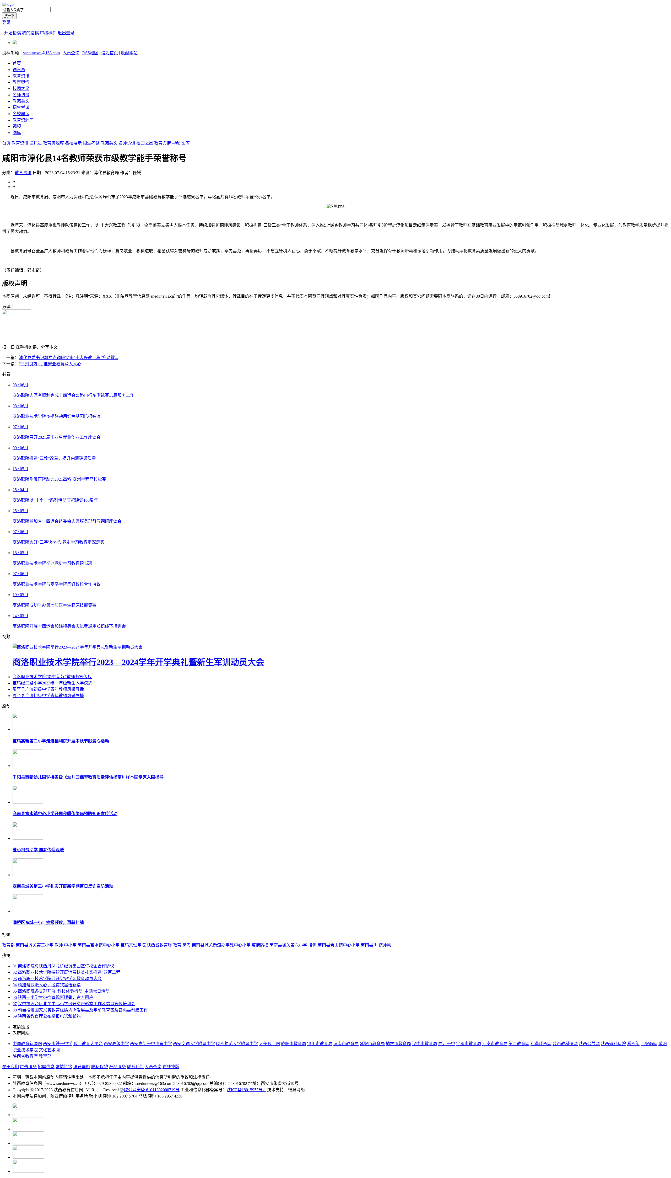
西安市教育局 (494, 1043)
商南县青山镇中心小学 (339, 945)
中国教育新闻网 (27, 1043)
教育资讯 (21, 76)
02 (15, 972)
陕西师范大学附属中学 (237, 1043)
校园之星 (21, 88)
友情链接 (64, 1066)
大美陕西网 (269, 1043)
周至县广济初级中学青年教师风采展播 (48, 689)
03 (15, 978)
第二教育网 (518, 1043)
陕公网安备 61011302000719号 (152, 1090)
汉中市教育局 (424, 1043)
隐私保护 (99, 1066)
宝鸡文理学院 (133, 945)
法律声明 (81, 1066)
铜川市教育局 (319, 1043)
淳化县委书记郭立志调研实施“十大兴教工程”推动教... (68, 357)
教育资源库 (23, 120)
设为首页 (109, 53)
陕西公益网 (589, 1043)
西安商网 (649, 1043)
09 (15, 1016)
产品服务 (117, 1066)
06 (15, 997)
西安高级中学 (116, 1043)
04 (15, 985)
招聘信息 (46, 1066)
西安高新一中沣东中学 (151, 1043)
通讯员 (19, 69)
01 (15, 966)
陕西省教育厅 (159, 945)
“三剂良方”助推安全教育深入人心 (50, 364)
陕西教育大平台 (88, 1043)
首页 (17, 63)
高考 (186, 945)
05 (15, 991)
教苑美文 (21, 101)
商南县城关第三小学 (34, 945)
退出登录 (66, 33)
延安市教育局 (372, 1043)
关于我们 (10, 1066)
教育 (177, 945)
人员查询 (71, 53)
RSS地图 (90, 53)
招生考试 (21, 107)
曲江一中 (446, 1043)
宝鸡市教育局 (468, 1043)
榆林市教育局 (398, 1043)
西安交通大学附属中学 (194, 1043)
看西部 (633, 1043)
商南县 (367, 945)
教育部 (8, 945)
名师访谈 (21, 95)
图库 (17, 132)
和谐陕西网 (541, 1043)
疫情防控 (260, 945)
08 (15, 1010)
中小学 (70, 945)
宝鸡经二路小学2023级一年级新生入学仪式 (52, 683)
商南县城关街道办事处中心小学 (221, 945)
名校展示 (21, 113)
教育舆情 (21, 82)
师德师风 (382, 945)
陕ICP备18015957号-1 (246, 1090)
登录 (6, 22)
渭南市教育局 (346, 1043)
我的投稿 (30, 33)
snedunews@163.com (41, 53)
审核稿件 (48, 33)
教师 (59, 945)
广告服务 (28, 1066)
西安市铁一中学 (57, 1043)
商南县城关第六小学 (288, 945)
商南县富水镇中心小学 (99, 945)
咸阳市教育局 (293, 1043)
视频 (17, 126)
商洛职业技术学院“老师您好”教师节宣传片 (52, 676)
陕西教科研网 (565, 1043)
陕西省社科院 (613, 1043)
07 (15, 1004)
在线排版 (171, 1066)
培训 (312, 945)
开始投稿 (12, 33)
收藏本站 (129, 53)
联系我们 (135, 1066)
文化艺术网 (49, 1050)
